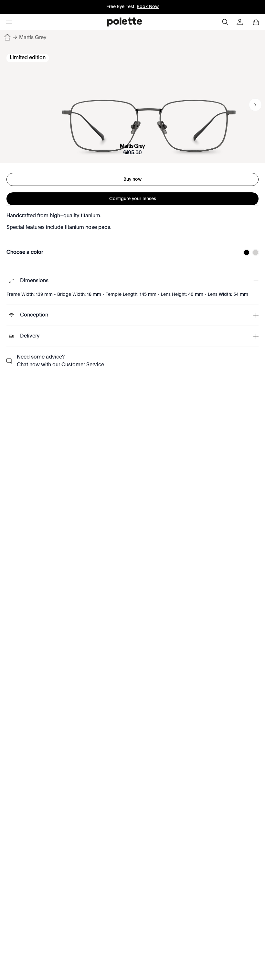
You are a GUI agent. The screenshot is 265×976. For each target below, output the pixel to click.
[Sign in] (240, 22)
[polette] (125, 22)
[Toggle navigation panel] (9, 22)
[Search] (225, 22)
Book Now (148, 7)
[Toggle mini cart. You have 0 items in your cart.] (256, 22)
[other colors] (244, 252)
